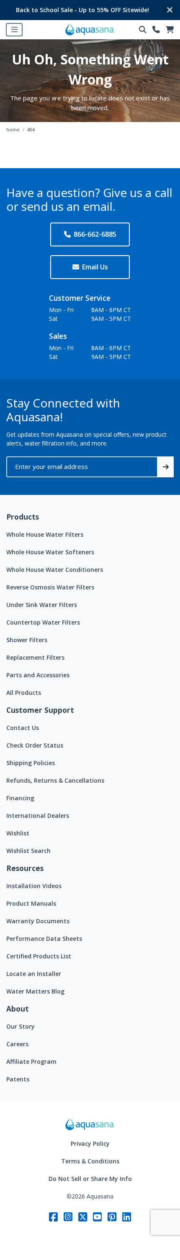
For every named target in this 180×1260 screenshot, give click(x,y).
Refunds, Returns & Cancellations (55, 780)
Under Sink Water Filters (41, 605)
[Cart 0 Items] (170, 30)
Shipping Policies (30, 763)
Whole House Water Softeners (50, 552)
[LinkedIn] (126, 1217)
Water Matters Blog (35, 991)
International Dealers (37, 816)
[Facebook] (53, 1217)
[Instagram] (68, 1217)
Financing (20, 798)
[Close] (169, 10)
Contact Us (22, 728)
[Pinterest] (112, 1217)
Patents (17, 1079)
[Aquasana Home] (90, 1124)
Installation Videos (34, 886)
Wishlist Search (28, 851)
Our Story (20, 1026)
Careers (17, 1044)
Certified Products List (38, 956)
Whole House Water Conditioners (54, 570)
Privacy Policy (90, 1143)
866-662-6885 (95, 234)
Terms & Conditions (90, 1161)
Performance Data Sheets (44, 938)
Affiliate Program (31, 1061)
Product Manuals (31, 903)
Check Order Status (34, 745)
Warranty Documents (37, 921)
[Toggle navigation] (14, 29)
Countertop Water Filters (43, 622)
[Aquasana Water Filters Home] (90, 30)
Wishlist (17, 833)
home (13, 129)
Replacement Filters (35, 657)
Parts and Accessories (37, 675)
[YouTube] (97, 1217)
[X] (82, 1217)
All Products (23, 693)
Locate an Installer (33, 974)
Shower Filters (26, 640)
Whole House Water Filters (44, 534)
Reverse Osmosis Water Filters (50, 587)
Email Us (95, 266)
